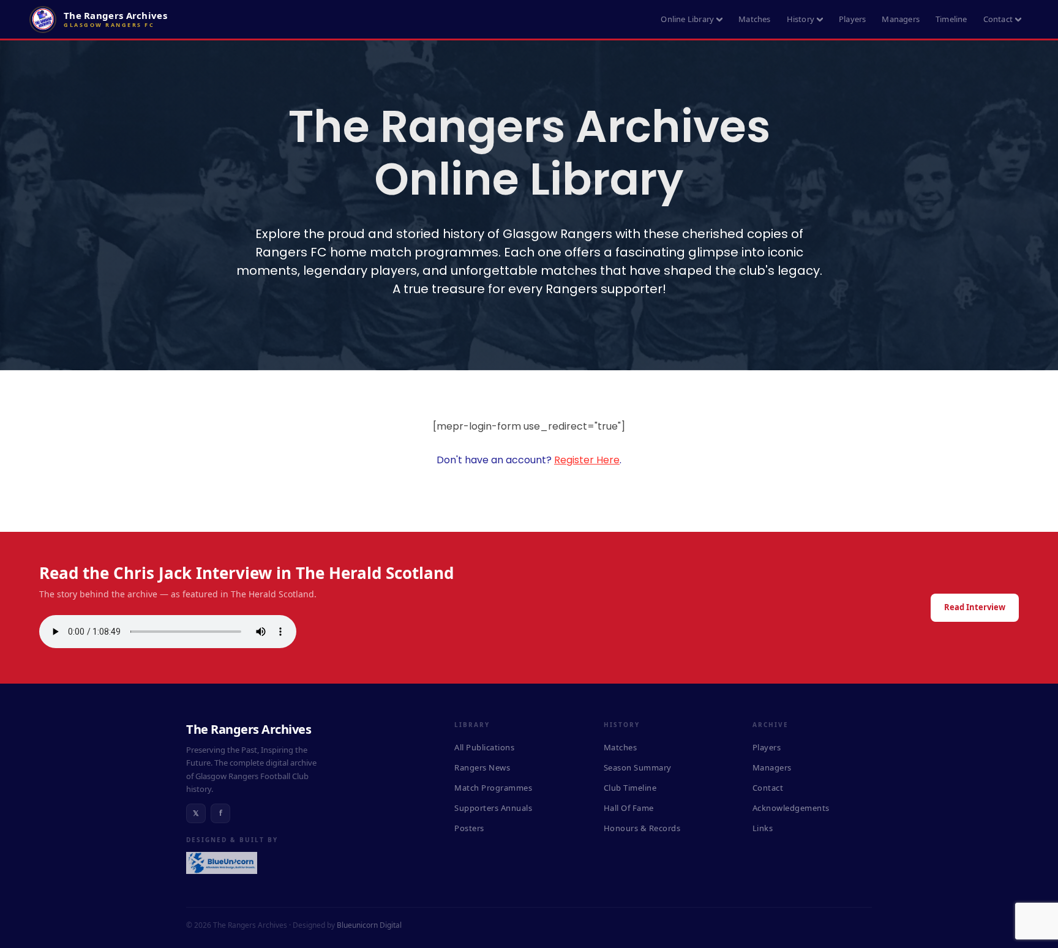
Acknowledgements (791, 807)
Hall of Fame (629, 807)
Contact (998, 18)
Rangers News (482, 767)
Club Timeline (630, 787)
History (800, 18)
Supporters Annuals (493, 807)
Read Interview (974, 607)
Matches (754, 18)
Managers (901, 18)
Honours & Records (642, 828)
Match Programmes (493, 787)
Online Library (687, 18)
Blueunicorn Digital (369, 925)
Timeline (951, 18)
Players (852, 18)
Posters (469, 828)
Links (762, 828)
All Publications (484, 747)
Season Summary (638, 767)
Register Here (587, 460)
